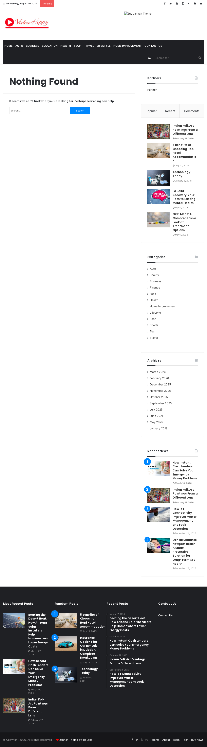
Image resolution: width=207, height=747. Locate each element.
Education (50, 45)
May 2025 (156, 422)
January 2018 (158, 428)
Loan (153, 318)
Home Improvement (127, 45)
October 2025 (159, 397)
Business (32, 45)
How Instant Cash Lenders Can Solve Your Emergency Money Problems (185, 470)
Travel (89, 45)
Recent (170, 111)
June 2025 (157, 415)
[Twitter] (171, 3)
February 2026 (159, 378)
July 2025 (156, 409)
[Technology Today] (158, 178)
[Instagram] (183, 3)
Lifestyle (104, 45)
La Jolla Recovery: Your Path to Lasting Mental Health (184, 197)
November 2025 (160, 390)
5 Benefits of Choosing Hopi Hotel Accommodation (93, 621)
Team (176, 739)
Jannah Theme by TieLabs (75, 739)
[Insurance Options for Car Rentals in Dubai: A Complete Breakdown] (66, 643)
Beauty (154, 275)
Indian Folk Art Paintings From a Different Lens (185, 130)
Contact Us (153, 45)
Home (8, 45)
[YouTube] (177, 3)
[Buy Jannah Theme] (138, 13)
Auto (19, 45)
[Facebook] (165, 3)
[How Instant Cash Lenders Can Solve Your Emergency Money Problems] (158, 468)
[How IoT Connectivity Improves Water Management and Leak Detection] (158, 514)
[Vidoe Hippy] (27, 23)
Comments (192, 111)
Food (153, 293)
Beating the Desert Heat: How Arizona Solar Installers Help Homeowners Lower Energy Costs (38, 630)
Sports (154, 325)
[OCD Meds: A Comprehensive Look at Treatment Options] (158, 219)
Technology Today (181, 174)
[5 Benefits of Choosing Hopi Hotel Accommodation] (158, 150)
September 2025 (161, 403)
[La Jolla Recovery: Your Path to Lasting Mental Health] (158, 196)
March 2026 (158, 372)
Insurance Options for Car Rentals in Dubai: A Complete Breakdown (88, 648)
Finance (155, 287)
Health (65, 45)
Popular (151, 111)
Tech (77, 45)
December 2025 (160, 384)
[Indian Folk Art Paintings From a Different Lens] (158, 131)
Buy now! (197, 739)
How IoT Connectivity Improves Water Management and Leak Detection (184, 519)
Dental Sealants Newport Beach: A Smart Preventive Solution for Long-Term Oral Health (185, 552)
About (166, 739)
